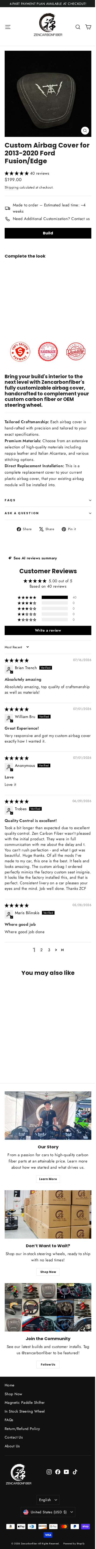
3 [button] (49, 950)
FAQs (10, 500)
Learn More (48, 1179)
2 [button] (41, 950)
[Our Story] (48, 1115)
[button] (17, 173)
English (45, 1499)
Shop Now (48, 1272)
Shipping (11, 187)
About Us (12, 1446)
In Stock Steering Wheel (25, 1411)
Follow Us (48, 1364)
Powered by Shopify (74, 1543)
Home (9, 1385)
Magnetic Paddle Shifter (25, 1402)
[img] (17, 660)
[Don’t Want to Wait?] (48, 1214)
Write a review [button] (48, 630)
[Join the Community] (48, 1307)
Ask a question (22, 513)
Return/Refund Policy (22, 1428)
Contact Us (14, 1437)
